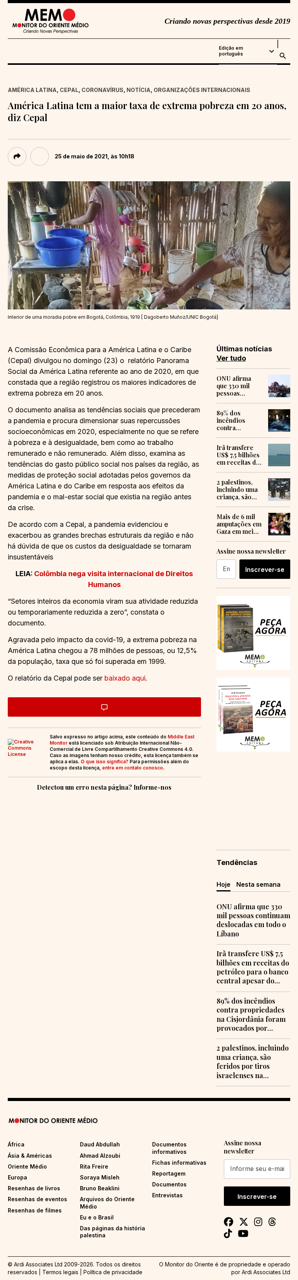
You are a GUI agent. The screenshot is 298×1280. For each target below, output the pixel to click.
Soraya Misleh (100, 1177)
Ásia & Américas (30, 1155)
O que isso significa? (104, 761)
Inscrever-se (264, 569)
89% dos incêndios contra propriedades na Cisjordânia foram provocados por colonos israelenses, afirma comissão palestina (237, 420)
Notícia (138, 90)
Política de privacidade (112, 1272)
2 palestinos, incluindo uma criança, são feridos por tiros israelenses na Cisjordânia (237, 489)
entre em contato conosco (132, 768)
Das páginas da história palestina (112, 1231)
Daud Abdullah (100, 1144)
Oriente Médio (27, 1166)
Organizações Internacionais (202, 90)
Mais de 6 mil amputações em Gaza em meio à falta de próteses (239, 524)
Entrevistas (167, 1195)
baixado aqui (125, 678)
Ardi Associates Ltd (266, 1272)
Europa (17, 1177)
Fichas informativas (179, 1162)
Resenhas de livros (34, 1188)
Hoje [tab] (223, 884)
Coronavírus (102, 90)
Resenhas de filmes (35, 1210)
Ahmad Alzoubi (100, 1155)
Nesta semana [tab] (258, 884)
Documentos (169, 1184)
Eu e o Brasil (97, 1217)
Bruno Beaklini (100, 1188)
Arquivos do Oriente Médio (107, 1202)
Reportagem (168, 1173)
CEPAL (69, 90)
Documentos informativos (169, 1148)
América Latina (32, 90)
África (16, 1144)
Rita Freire (94, 1166)
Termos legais (60, 1272)
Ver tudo (231, 358)
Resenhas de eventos (37, 1199)
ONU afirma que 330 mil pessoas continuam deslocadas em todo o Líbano (238, 386)
